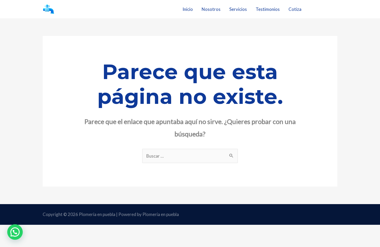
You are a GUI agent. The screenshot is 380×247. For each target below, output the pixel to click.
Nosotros (211, 9)
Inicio (188, 9)
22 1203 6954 (324, 9)
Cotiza (294, 9)
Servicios (238, 9)
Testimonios (268, 9)
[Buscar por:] (190, 156)
